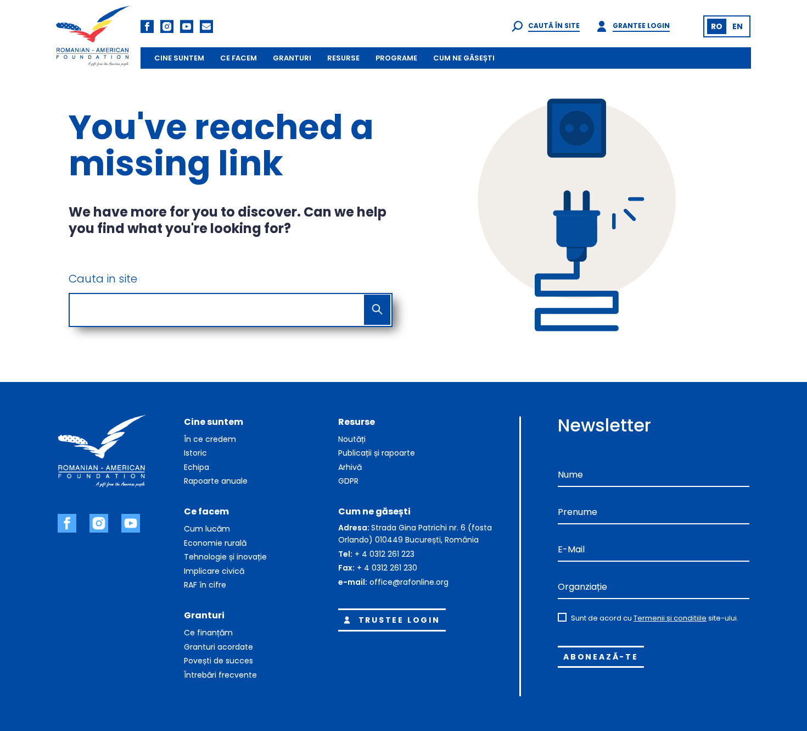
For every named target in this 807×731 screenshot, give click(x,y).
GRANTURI (292, 58)
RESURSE (343, 58)
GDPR (348, 480)
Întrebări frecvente (220, 674)
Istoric (195, 452)
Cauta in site (103, 278)
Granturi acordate (218, 646)
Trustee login (399, 619)
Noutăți (352, 439)
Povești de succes (218, 660)
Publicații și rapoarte (376, 452)
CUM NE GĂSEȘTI (464, 58)
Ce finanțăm (208, 632)
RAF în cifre (205, 584)
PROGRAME (396, 58)
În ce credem (210, 439)
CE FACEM (238, 58)
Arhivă (350, 467)
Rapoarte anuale (216, 480)
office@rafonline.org (409, 582)
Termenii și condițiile (670, 618)
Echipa (196, 467)
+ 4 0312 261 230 (387, 567)
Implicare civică (214, 571)
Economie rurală (215, 543)
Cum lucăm (207, 528)
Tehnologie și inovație (225, 556)
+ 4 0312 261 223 (384, 554)
